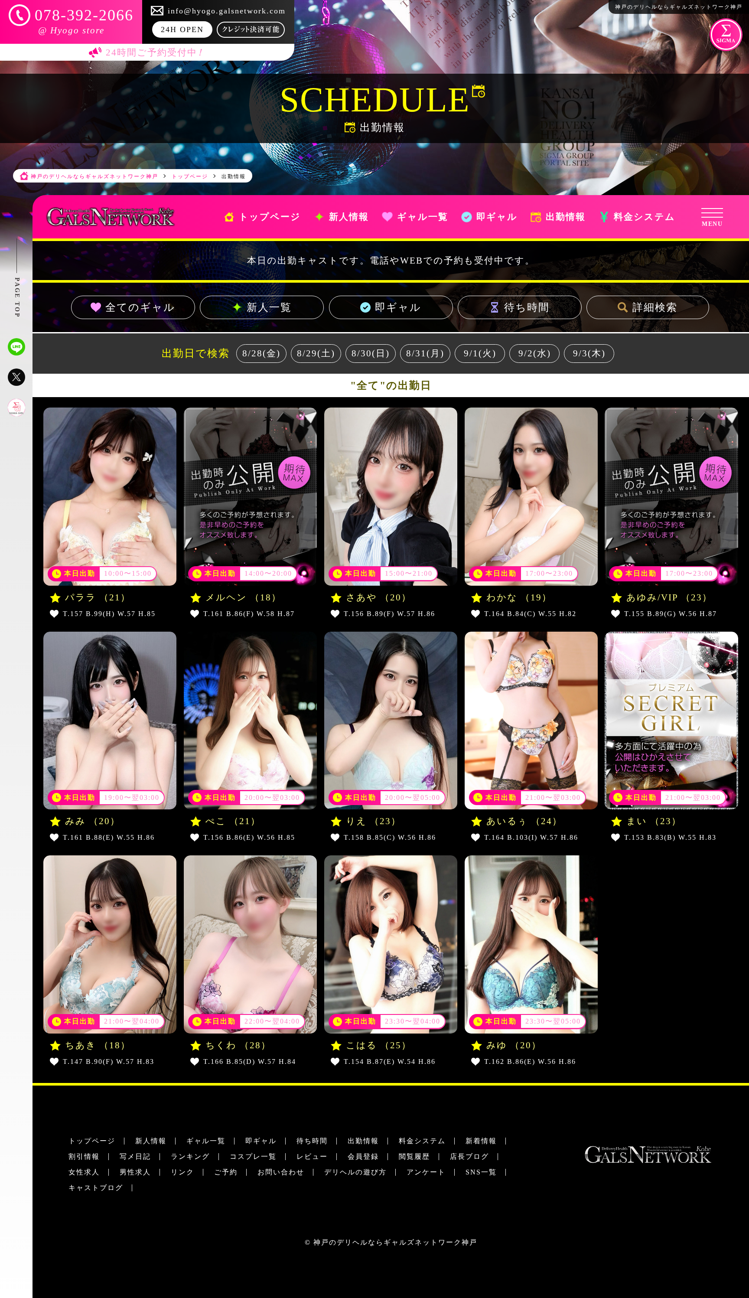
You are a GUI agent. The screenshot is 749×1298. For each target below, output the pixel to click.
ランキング (190, 1156)
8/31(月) (425, 353)
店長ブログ (469, 1156)
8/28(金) (261, 353)
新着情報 (481, 1141)
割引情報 (84, 1156)
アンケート (426, 1172)
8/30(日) (371, 353)
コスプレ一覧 (253, 1156)
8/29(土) (316, 353)
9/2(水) (534, 353)
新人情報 (150, 1141)
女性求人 (84, 1172)
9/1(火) (480, 353)
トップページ (91, 1141)
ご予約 (226, 1172)
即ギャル (398, 307)
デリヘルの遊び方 (355, 1172)
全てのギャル (140, 307)
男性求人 (135, 1172)
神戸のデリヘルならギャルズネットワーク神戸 (395, 1242)
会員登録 (363, 1156)
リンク (182, 1172)
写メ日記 (135, 1156)
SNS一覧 (481, 1172)
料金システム (422, 1141)
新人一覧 (269, 307)
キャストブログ (95, 1187)
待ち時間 (527, 307)
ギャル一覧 (205, 1141)
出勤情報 (363, 1141)
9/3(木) (589, 353)
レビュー (312, 1156)
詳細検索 (654, 307)
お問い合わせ (280, 1172)
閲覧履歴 (414, 1156)
